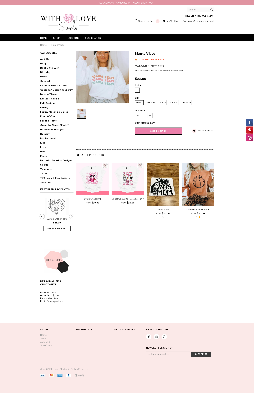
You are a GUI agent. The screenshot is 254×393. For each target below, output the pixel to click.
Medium (151, 102)
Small (139, 102)
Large (162, 102)
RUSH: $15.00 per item (51, 301)
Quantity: (140, 110)
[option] (102, 77)
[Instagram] (156, 336)
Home (43, 45)
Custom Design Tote (56, 219)
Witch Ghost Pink (92, 199)
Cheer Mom (163, 209)
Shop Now (147, 3)
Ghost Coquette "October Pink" (128, 199)
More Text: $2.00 (48, 292)
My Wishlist (172, 21)
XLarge (174, 102)
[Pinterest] (164, 336)
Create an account (203, 21)
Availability (142, 66)
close (213, 2)
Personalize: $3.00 (49, 298)
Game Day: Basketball (198, 209)
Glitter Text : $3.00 (49, 295)
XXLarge (186, 102)
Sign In (186, 21)
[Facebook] (148, 336)
